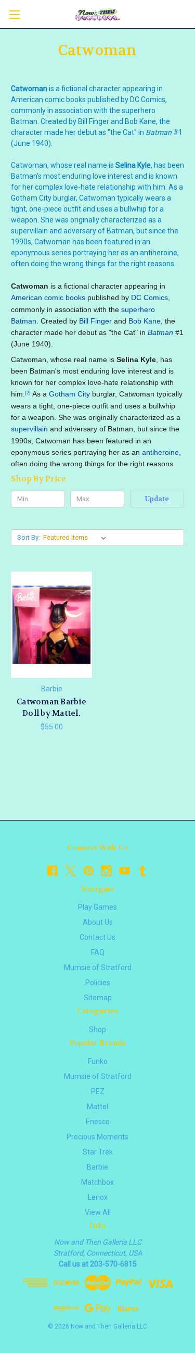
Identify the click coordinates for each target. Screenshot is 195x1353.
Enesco (98, 1122)
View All (98, 1212)
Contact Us (97, 937)
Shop (97, 1029)
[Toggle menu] (14, 14)
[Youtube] (124, 870)
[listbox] (77, 537)
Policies (97, 982)
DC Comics (149, 297)
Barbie (97, 1167)
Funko (98, 1061)
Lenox (98, 1197)
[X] (70, 870)
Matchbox (97, 1182)
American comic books (48, 297)
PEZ (98, 1091)
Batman (23, 321)
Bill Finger (95, 321)
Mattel (97, 1106)
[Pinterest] (88, 870)
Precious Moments (97, 1137)
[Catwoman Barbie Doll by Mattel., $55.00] (51, 624)
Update (157, 498)
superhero (138, 309)
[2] (28, 392)
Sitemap (98, 998)
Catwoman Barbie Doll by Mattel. (51, 708)
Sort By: (28, 537)
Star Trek (98, 1152)
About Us (98, 922)
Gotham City (69, 394)
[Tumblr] (142, 870)
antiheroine (160, 452)
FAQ (98, 952)
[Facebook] (52, 870)
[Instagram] (106, 870)
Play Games (97, 907)
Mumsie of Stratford (98, 967)
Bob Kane (144, 321)
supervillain (29, 429)
